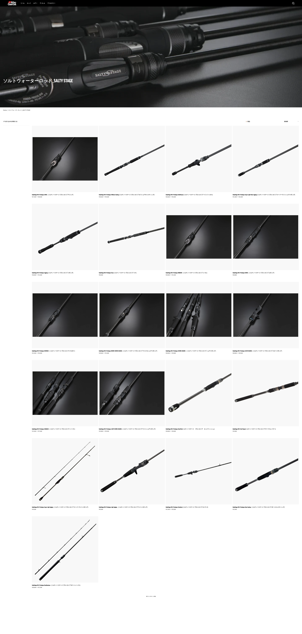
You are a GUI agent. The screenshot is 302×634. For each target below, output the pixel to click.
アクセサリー (51, 3)
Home (5, 110)
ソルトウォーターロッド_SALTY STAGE (19, 110)
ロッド (29, 3)
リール (22, 3)
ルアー (35, 3)
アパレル (42, 3)
